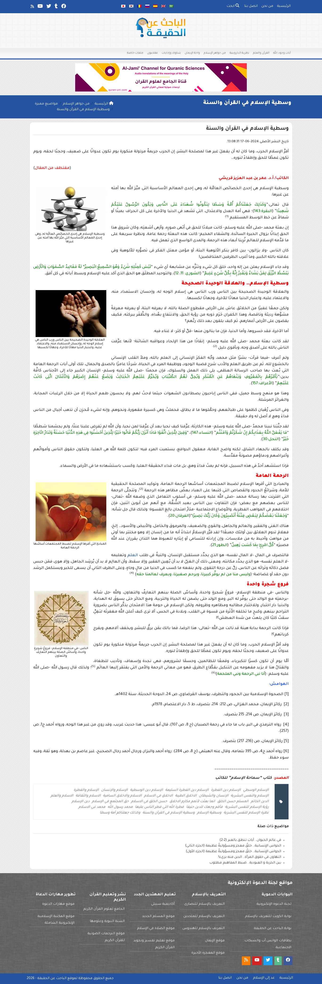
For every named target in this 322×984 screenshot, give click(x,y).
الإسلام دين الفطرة (226, 790)
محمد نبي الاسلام (91, 807)
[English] (163, 6)
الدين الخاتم (260, 802)
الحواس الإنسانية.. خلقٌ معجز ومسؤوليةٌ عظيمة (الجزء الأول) (233, 852)
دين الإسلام (81, 802)
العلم (132, 555)
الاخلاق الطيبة (186, 796)
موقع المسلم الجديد (158, 916)
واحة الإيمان (192, 53)
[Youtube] (39, 7)
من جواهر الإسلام (215, 53)
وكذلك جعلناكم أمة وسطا (120, 813)
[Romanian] (139, 6)
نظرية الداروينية (239, 53)
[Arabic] (171, 6)
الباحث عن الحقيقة (51, 978)
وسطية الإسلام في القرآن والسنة (169, 813)
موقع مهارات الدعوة (58, 904)
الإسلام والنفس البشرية (250, 796)
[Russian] (147, 6)
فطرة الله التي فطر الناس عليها (159, 807)
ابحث (231, 6)
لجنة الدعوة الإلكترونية (273, 904)
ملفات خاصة (135, 53)
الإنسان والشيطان (213, 796)
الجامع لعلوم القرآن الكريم (104, 909)
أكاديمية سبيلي (163, 904)
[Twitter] (48, 7)
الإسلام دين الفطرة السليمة (187, 790)
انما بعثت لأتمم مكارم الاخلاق (192, 802)
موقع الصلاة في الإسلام (156, 928)
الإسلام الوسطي (256, 790)
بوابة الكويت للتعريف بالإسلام (268, 916)
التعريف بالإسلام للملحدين (204, 916)
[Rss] (31, 7)
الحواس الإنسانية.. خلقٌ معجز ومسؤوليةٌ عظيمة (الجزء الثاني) (233, 846)
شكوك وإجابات (171, 53)
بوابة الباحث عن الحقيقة (272, 928)
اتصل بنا (251, 6)
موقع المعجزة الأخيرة (208, 953)
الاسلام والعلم (62, 796)
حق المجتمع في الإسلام (110, 802)
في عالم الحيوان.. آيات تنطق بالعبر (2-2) (250, 840)
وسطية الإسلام (209, 813)
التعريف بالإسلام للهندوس (203, 928)
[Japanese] (123, 6)
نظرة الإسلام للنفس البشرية (246, 813)
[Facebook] (63, 7)
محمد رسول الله (120, 807)
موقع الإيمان (215, 941)
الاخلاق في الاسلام (158, 796)
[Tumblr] (56, 7)
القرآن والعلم (261, 53)
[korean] (131, 6)
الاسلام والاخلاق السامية (122, 796)
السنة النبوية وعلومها (107, 921)
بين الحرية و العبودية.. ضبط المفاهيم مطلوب (245, 863)
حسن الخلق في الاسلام (149, 802)
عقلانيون (152, 53)
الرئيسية (284, 6)
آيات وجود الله (282, 53)
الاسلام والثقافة (88, 796)
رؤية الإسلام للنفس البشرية (247, 807)
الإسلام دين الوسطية (146, 790)
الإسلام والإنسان (114, 790)
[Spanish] (155, 6)
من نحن (267, 6)
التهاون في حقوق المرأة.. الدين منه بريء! (249, 857)
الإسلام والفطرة (86, 790)
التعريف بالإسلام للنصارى (204, 904)
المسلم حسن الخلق (232, 802)
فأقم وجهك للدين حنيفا (204, 807)
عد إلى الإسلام (264, 978)
